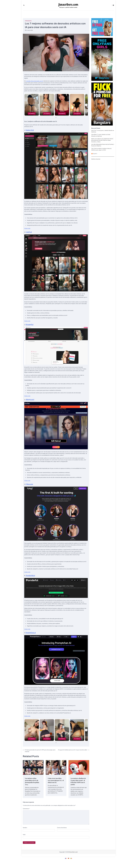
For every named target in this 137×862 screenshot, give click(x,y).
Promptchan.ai (31, 632)
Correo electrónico (62, 827)
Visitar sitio (27, 228)
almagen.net (30, 399)
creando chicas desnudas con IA (34, 81)
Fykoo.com (29, 484)
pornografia (28, 20)
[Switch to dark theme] (113, 5)
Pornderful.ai (30, 575)
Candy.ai (29, 232)
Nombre (25, 827)
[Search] (24, 5)
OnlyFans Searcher (95, 159)
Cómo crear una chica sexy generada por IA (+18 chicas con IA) (56, 780)
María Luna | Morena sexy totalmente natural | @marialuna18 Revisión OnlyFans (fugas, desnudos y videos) (102, 140)
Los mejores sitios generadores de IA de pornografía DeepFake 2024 (32, 781)
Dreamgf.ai (29, 324)
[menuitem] (65, 858)
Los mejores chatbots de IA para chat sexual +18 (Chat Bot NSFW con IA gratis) (78, 781)
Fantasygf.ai (30, 130)
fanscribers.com (68, 4)
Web (24, 834)
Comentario (26, 808)
